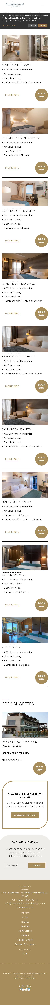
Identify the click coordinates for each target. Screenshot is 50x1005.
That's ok (43, 25)
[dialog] (25, 21)
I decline (32, 25)
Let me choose (9, 25)
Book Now (41, 95)
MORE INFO (12, 95)
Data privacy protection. (25, 978)
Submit (37, 865)
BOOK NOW (39, 768)
